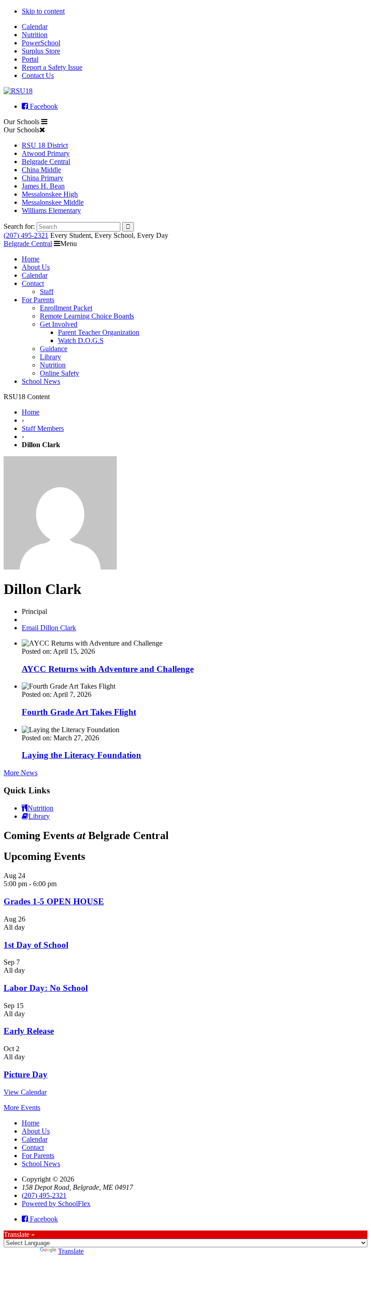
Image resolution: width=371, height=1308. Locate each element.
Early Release (29, 1031)
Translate (71, 1251)
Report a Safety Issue (52, 67)
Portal (30, 59)
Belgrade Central (46, 161)
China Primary (42, 178)
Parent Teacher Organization (98, 332)
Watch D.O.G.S (81, 340)
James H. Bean (43, 186)
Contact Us (38, 75)
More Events (22, 1107)
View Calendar (25, 1092)
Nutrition (35, 35)
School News (41, 381)
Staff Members (43, 428)
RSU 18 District (45, 145)
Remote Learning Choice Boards (87, 316)
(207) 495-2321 (26, 235)
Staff (46, 291)
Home (30, 259)
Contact (33, 283)
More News (21, 773)
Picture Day (26, 1074)
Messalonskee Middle (53, 202)
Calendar (35, 26)
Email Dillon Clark (49, 628)
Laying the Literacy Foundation (81, 755)
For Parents (38, 300)
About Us (36, 267)
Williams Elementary (51, 210)
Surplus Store (41, 51)
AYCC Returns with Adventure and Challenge (108, 669)
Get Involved (58, 324)
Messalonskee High (50, 194)
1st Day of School (36, 945)
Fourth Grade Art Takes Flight (79, 712)
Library (50, 357)
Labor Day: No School (46, 988)
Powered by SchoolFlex (56, 1203)
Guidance (53, 348)
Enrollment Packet (66, 308)
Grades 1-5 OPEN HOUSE (54, 901)
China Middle (41, 170)
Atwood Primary (46, 153)
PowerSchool (41, 43)
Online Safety (59, 373)
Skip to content (43, 11)
